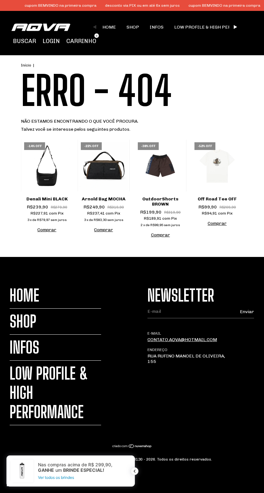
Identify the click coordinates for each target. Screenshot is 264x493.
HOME (109, 27)
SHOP (133, 27)
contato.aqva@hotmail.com (182, 339)
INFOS (157, 27)
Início (26, 65)
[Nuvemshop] (132, 447)
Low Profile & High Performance (215, 27)
